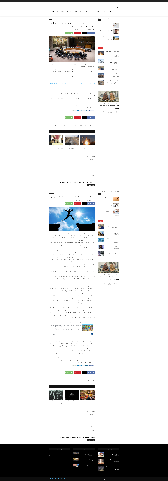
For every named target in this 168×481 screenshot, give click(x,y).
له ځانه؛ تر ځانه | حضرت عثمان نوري (62, 125)
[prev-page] (93, 151)
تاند (115, 108)
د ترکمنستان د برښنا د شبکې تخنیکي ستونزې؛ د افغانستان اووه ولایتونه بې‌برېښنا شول (112, 61)
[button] (117, 14)
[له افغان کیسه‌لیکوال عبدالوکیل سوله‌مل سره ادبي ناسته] (108, 96)
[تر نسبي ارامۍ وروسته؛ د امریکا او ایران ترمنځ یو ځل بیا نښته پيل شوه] (101, 68)
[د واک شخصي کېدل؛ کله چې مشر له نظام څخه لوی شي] (101, 454)
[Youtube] (111, 1)
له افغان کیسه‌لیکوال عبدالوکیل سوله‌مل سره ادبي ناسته (109, 105)
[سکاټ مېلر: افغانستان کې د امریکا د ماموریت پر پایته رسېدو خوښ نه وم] (56, 140)
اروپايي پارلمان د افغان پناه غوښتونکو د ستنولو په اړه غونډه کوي (112, 468)
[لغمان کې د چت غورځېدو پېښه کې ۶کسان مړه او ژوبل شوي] (76, 453)
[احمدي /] (87, 29)
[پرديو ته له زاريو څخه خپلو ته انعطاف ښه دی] (76, 465)
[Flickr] (64, 479)
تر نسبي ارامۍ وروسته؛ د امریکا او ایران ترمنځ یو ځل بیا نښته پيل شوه (113, 68)
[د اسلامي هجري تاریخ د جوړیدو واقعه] (76, 459)
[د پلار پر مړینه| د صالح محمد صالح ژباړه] (116, 38)
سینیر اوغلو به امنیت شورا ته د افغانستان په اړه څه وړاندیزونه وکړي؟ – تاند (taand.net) (72, 83)
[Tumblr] (114, 1)
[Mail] (58, 479)
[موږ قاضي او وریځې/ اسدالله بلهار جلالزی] (116, 25)
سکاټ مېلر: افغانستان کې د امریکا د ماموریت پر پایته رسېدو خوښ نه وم (57, 147)
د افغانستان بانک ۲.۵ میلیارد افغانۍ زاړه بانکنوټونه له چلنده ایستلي (112, 75)
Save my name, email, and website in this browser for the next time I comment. (77, 182)
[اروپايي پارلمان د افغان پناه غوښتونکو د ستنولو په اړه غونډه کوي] (101, 468)
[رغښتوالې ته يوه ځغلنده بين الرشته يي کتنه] (116, 31)
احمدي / (82, 29)
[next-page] (91, 151)
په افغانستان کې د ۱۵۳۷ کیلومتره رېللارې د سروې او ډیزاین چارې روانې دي (73, 147)
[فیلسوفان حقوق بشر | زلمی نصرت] (101, 461)
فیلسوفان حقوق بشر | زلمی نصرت (112, 459)
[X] (112, 1)
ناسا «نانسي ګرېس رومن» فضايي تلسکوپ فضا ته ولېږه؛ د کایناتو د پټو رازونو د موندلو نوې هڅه (88, 147)
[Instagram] (116, 1)
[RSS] (55, 479)
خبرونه (114, 18)
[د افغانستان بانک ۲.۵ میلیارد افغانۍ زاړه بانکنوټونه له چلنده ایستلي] (101, 75)
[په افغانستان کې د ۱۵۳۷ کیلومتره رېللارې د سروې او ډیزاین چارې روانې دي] (72, 140)
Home (118, 18)
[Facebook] (118, 1)
